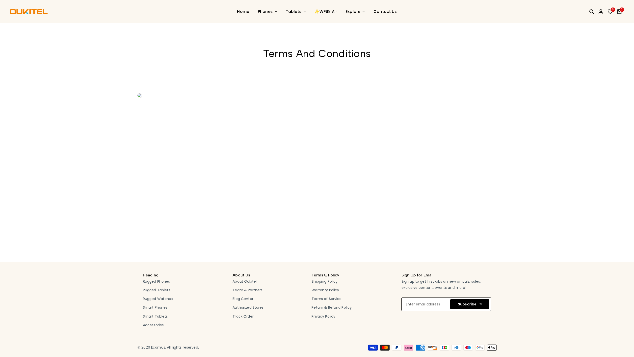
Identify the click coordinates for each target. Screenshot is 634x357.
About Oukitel (245, 281)
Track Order (243, 316)
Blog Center (243, 298)
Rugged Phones (156, 281)
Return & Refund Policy (332, 307)
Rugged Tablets (156, 290)
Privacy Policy (323, 316)
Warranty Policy (325, 290)
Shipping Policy (325, 281)
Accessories (153, 325)
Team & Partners (248, 290)
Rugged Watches (158, 298)
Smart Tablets (155, 316)
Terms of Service (327, 298)
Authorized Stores (248, 307)
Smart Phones (155, 307)
